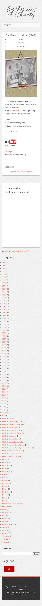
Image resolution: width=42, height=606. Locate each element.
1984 (4, 301)
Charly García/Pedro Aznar (10, 454)
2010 (4, 377)
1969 (18, 172)
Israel (4, 501)
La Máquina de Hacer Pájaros (11, 504)
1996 (4, 336)
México (4, 510)
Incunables (15, 110)
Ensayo (4, 480)
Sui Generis (29, 172)
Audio (7, 146)
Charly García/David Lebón (10, 421)
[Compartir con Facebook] (12, 167)
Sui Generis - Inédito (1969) (21, 35)
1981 (4, 292)
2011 (4, 380)
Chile (4, 460)
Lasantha (11, 595)
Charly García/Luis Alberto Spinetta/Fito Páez (16, 448)
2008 (4, 371)
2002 (4, 354)
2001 (4, 351)
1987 (4, 310)
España (4, 486)
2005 (4, 362)
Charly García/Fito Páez (9, 427)
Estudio (4, 489)
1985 (4, 304)
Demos (23, 172)
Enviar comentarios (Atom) (20, 251)
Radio (4, 521)
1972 (4, 265)
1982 (4, 295)
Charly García (6, 418)
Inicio (22, 180)
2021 (4, 410)
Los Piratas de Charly (21, 12)
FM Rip (4, 495)
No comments (21, 46)
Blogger (21, 589)
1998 (4, 342)
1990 (4, 318)
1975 (4, 274)
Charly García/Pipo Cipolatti (11, 457)
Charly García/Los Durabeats (11, 442)
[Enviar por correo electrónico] (6, 167)
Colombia (5, 462)
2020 (4, 407)
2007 (4, 368)
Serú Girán (5, 527)
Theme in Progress (18, 592)
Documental (6, 471)
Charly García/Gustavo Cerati (11, 430)
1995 (4, 333)
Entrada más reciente (10, 180)
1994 (4, 330)
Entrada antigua (34, 180)
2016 (4, 395)
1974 (4, 271)
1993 (4, 327)
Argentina (5, 413)
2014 (4, 389)
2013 (4, 386)
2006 (4, 365)
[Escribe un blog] (8, 167)
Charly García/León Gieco (10, 439)
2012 (4, 383)
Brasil (4, 415)
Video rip (5, 542)
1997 (4, 339)
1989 (4, 315)
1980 (4, 289)
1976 (4, 277)
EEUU (4, 477)
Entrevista (5, 483)
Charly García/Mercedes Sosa (11, 451)
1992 (4, 324)
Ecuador (5, 474)
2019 (4, 404)
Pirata (21, 39)
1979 (4, 286)
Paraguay (5, 513)
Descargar (8, 152)
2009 (4, 374)
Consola (5, 465)
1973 (4, 268)
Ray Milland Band (7, 524)
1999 (4, 345)
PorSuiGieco (6, 518)
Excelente (5, 492)
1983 (4, 298)
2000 (4, 348)
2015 (4, 392)
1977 (4, 280)
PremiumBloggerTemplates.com (24, 595)
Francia (4, 498)
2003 (4, 357)
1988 (4, 312)
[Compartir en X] (10, 167)
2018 (4, 401)
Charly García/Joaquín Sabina (11, 433)
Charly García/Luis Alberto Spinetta (13, 445)
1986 (4, 307)
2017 (4, 398)
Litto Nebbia (6, 507)
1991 (4, 321)
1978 (4, 283)
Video (4, 539)
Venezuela (5, 536)
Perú (3, 515)
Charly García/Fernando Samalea (13, 424)
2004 (4, 360)
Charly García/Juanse (9, 436)
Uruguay (5, 533)
